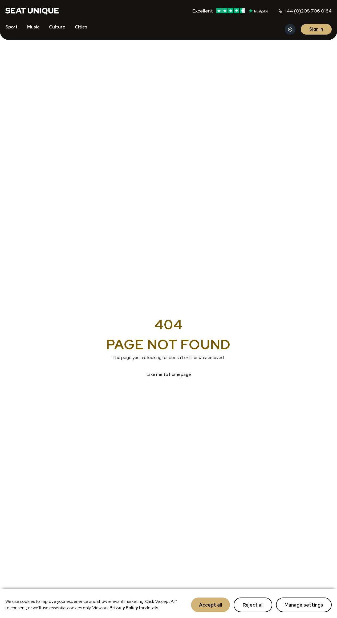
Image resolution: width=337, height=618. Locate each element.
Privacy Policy (123, 608)
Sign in (316, 29)
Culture (57, 27)
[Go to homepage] (32, 11)
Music (33, 27)
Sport (11, 27)
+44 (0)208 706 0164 (308, 11)
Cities (81, 27)
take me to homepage (168, 374)
